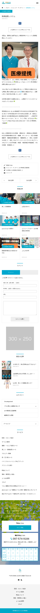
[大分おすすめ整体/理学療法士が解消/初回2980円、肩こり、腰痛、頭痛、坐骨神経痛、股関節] (6, 2)
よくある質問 (6, 478)
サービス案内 (6, 442)
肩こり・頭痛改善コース (9, 449)
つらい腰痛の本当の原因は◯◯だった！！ (14, 486)
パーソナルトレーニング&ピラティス (13, 461)
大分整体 (8, 170)
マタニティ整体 (6, 453)
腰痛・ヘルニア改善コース (9, 445)
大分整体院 (14, 170)
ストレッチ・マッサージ (12, 167)
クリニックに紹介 (7, 465)
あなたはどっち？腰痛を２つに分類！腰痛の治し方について (19, 490)
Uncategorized (8, 401)
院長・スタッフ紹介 (8, 438)
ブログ (4, 482)
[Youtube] (19, 580)
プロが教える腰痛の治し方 (12, 406)
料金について (6, 470)
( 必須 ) (11, 282)
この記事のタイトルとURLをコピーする (20, 29)
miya (11, 165)
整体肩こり (20, 170)
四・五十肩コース (7, 457)
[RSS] (21, 580)
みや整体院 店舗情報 (6, 11)
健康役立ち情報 (8, 415)
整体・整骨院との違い (8, 474)
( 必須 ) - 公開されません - (12, 288)
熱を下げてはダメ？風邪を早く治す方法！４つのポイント (19, 494)
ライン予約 (20, 527)
